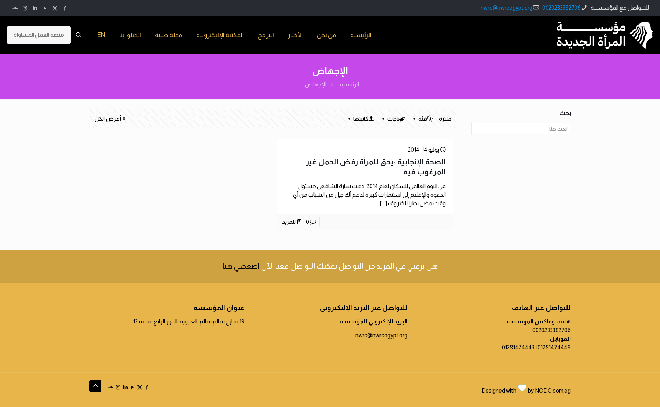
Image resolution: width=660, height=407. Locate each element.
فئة (422, 119)
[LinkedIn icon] (34, 8)
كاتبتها (360, 119)
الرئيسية (349, 84)
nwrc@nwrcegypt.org (506, 7)
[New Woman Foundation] (605, 35)
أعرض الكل (108, 119)
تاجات (393, 119)
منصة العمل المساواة (39, 35)
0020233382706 (561, 7)
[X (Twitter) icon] (54, 8)
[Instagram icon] (25, 8)
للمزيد (289, 222)
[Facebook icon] (64, 8)
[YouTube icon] (44, 8)
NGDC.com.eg (553, 390)
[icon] (15, 8)
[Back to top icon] (95, 386)
